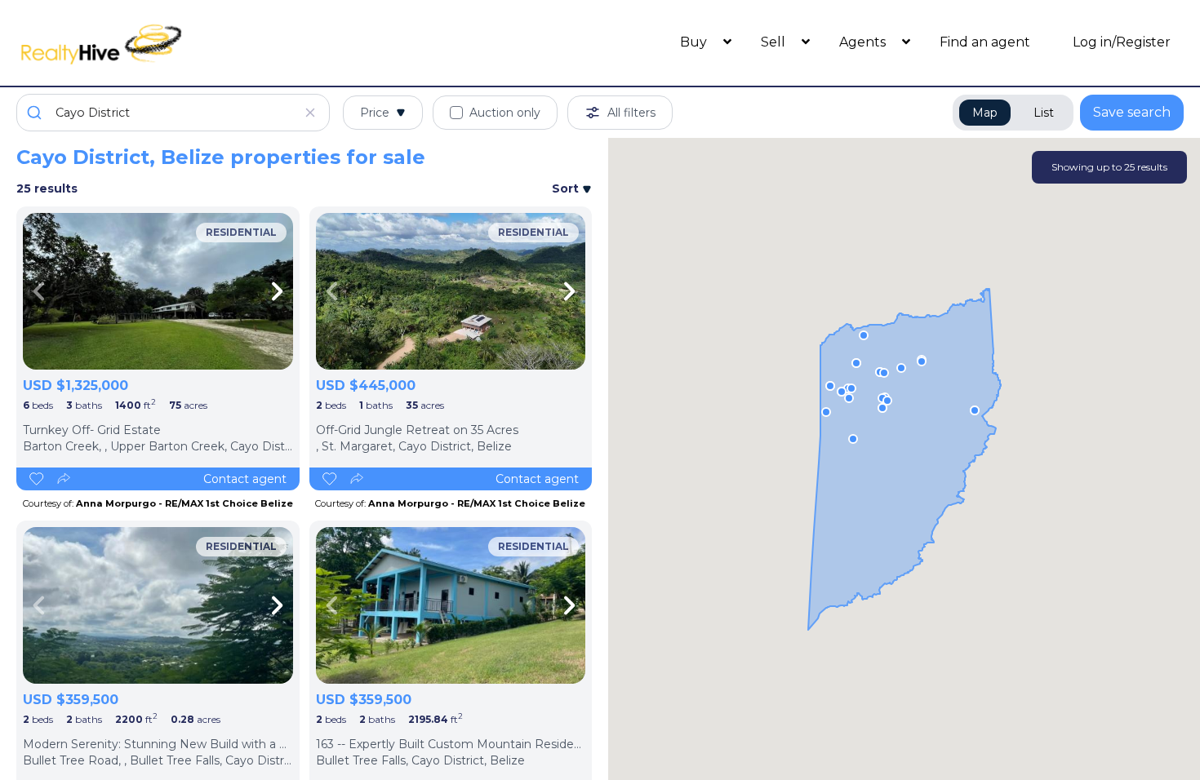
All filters (631, 112)
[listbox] (158, 291)
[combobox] (173, 112)
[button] (830, 386)
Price (374, 112)
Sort (567, 188)
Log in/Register (1122, 42)
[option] (158, 291)
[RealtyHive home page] (162, 42)
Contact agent (245, 479)
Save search (1132, 112)
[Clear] (310, 113)
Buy (695, 42)
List (1043, 112)
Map (985, 112)
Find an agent (985, 42)
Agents (864, 42)
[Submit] (36, 113)
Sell (775, 42)
